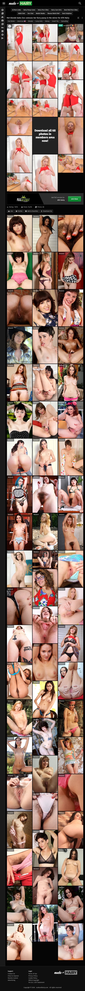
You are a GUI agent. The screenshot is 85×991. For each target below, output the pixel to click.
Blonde (30, 21)
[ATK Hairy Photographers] (2, 20)
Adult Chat (21, 13)
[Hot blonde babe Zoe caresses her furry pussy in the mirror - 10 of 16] (19, 107)
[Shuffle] (78, 18)
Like (11, 211)
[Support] (2, 35)
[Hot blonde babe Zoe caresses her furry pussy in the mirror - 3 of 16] (45, 51)
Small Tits (55, 21)
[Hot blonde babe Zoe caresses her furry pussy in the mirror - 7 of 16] (70, 70)
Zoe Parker (11, 21)
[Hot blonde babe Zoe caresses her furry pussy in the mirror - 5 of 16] (45, 79)
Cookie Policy (32, 978)
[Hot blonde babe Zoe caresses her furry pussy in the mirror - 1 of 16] (19, 42)
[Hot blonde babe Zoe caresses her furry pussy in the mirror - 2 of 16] (45, 33)
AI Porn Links (16, 10)
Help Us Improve (13, 976)
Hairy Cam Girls (56, 10)
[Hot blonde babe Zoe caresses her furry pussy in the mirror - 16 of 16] (19, 182)
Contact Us (11, 974)
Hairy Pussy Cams (29, 10)
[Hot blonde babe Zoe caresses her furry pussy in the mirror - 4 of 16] (70, 51)
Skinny (47, 21)
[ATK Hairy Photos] (2, 10)
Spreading (64, 21)
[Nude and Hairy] (20, 3)
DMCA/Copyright (33, 980)
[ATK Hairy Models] (2, 17)
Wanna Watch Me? (54, 13)
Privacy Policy (33, 976)
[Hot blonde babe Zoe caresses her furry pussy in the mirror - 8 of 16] (70, 98)
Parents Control (13, 978)
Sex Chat (30, 13)
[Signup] (2, 31)
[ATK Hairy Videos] (2, 13)
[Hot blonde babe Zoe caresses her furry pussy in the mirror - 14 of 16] (45, 172)
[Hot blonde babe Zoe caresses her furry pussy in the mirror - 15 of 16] (70, 163)
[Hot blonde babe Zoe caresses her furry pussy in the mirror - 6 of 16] (19, 79)
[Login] (2, 27)
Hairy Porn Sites (43, 10)
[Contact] (2, 38)
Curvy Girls (38, 21)
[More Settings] (82, 18)
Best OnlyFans (67, 13)
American (20, 21)
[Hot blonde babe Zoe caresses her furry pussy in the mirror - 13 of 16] (19, 154)
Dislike (20, 211)
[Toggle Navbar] (4, 3)
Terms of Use (32, 974)
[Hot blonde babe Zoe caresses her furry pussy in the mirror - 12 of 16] (70, 135)
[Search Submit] (80, 3)
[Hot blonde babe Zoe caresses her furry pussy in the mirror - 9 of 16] (45, 107)
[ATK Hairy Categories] (2, 24)
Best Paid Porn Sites (71, 10)
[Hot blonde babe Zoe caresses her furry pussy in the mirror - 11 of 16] (19, 126)
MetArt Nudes (40, 13)
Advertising (11, 980)
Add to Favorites (32, 211)
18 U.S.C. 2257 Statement (36, 982)
